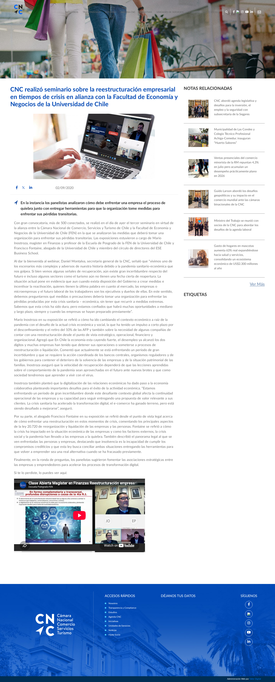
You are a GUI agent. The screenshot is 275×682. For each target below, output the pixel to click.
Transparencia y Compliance (122, 608)
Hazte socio (210, 12)
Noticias (193, 12)
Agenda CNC (128, 12)
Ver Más (257, 284)
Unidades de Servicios (170, 12)
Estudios (110, 12)
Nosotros (71, 12)
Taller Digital (255, 679)
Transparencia (92, 12)
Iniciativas (146, 12)
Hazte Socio (114, 635)
